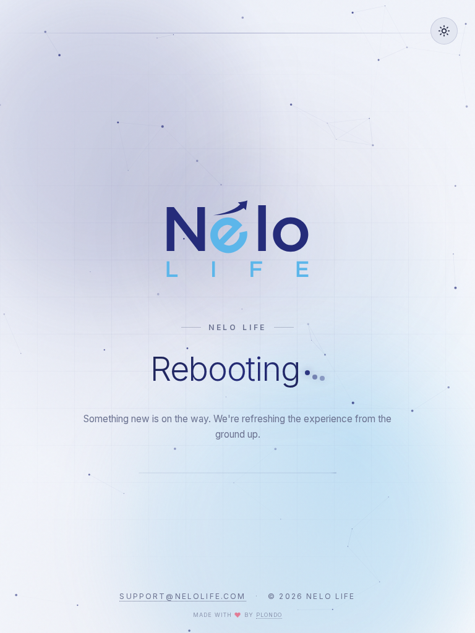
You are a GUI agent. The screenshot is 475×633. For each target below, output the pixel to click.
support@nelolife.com (182, 596)
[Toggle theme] (444, 31)
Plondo (269, 614)
